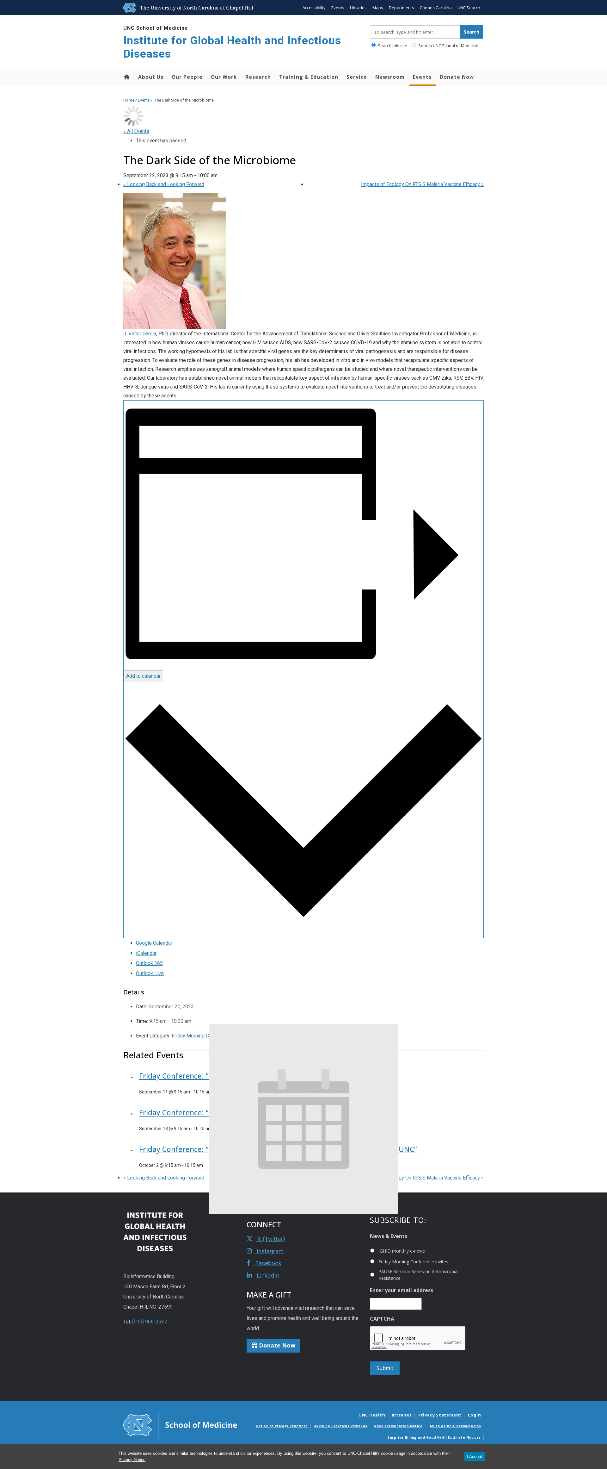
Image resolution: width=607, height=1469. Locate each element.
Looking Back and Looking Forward (163, 184)
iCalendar (146, 953)
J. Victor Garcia (139, 334)
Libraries (358, 7)
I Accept (474, 1456)
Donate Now (457, 76)
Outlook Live (150, 973)
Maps (377, 7)
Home (126, 76)
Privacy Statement (440, 1415)
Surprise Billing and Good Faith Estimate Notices (434, 1437)
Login (474, 1415)
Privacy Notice (132, 1459)
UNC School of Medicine (155, 28)
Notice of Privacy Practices (282, 1426)
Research (258, 76)
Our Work (224, 76)
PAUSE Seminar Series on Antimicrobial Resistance (418, 1274)
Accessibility (314, 7)
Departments (401, 7)
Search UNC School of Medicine (447, 45)
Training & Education (308, 76)
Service (356, 76)
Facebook (267, 1263)
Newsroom (390, 76)
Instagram (269, 1251)
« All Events (136, 131)
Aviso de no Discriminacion (455, 1426)
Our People (187, 76)
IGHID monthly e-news (401, 1251)
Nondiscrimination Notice (398, 1426)
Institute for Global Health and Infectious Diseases (232, 47)
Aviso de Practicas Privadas (340, 1426)
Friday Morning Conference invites (413, 1262)
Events (337, 7)
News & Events (391, 1236)
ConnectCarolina (436, 7)
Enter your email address (404, 1290)
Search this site (392, 45)
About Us (150, 76)
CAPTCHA (382, 1319)
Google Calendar (154, 943)
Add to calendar (143, 676)
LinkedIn (267, 1275)
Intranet (402, 1415)
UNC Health (372, 1415)
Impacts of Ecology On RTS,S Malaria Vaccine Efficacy (422, 184)
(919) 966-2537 (149, 1322)
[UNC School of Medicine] (180, 1424)
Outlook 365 (149, 963)
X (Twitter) (270, 1238)
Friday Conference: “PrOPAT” (188, 1076)
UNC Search (468, 7)
